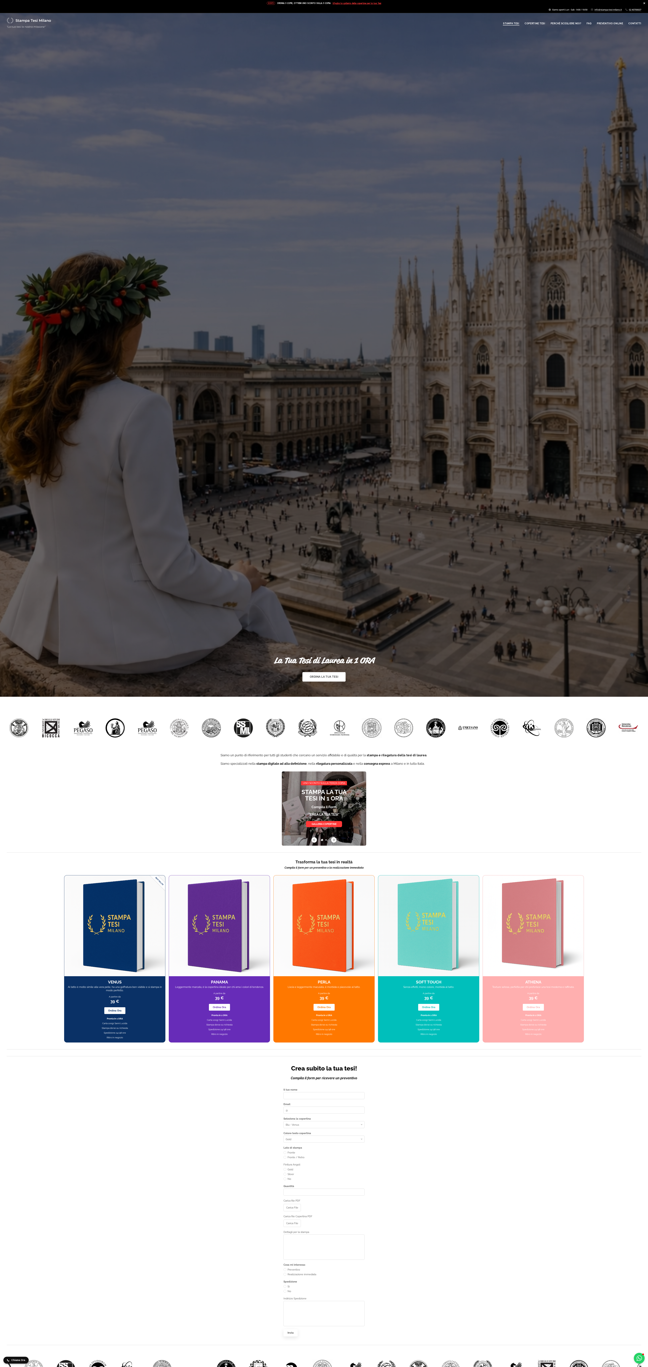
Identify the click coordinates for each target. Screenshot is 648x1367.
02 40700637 (635, 9)
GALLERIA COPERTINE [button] (324, 825)
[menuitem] (512, 23)
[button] (314, 840)
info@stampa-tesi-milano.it (608, 9)
